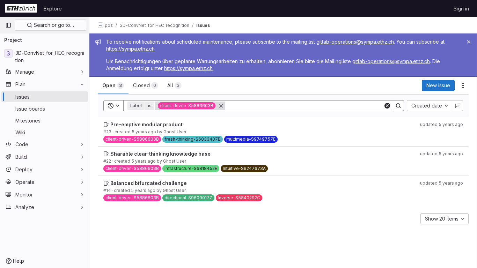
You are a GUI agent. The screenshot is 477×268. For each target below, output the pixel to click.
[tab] (113, 85)
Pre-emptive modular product (146, 124)
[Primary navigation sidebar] (8, 25)
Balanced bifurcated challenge (148, 183)
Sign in (461, 9)
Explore (53, 9)
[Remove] (221, 106)
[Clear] (387, 106)
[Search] (398, 105)
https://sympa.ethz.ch (130, 49)
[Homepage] (21, 8)
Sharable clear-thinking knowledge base (160, 154)
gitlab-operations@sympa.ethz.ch (355, 42)
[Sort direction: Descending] (457, 105)
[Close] (468, 42)
